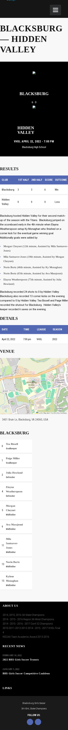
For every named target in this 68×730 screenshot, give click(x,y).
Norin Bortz (13, 562)
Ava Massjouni (14, 524)
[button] (34, 382)
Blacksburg (34, 93)
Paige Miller (13, 458)
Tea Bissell (12, 444)
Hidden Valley (25, 130)
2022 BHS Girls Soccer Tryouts (21, 659)
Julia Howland (14, 472)
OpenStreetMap (55, 413)
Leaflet (40, 413)
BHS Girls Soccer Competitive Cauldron (26, 673)
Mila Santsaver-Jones (12, 543)
